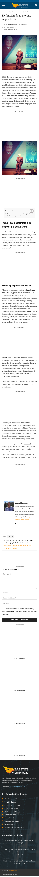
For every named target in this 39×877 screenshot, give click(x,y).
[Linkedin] (15, 522)
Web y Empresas (13, 870)
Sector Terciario (9, 824)
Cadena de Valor (10, 815)
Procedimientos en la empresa (14, 818)
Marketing (8, 11)
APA (4, 536)
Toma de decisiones (11, 808)
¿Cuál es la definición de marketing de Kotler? (19, 214)
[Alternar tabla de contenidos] (30, 211)
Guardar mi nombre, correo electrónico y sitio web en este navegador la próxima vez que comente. (19, 611)
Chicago (10, 536)
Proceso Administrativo (12, 821)
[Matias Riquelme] (9, 513)
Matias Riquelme (12, 24)
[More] (29, 561)
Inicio (3, 11)
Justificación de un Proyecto (14, 827)
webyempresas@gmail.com (17, 786)
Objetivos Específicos (11, 799)
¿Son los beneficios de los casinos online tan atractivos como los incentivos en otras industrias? (19, 852)
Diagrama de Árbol (11, 811)
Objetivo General (10, 802)
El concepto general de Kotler (16, 216)
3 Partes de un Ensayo (12, 805)
